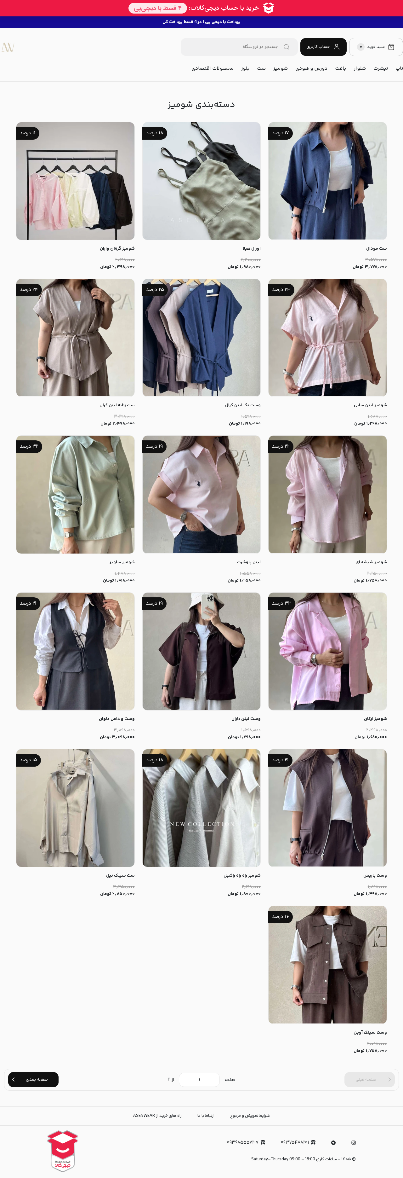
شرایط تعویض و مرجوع (250, 1115)
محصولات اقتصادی (212, 68)
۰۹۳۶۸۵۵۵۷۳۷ (242, 1142)
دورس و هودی (311, 68)
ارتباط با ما (205, 1115)
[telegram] (333, 1142)
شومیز (280, 68)
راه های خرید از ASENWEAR (157, 1115)
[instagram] (353, 1142)
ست (261, 68)
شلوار (360, 68)
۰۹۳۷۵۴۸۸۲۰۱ (295, 1142)
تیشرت (380, 68)
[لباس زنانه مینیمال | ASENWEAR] (8, 47)
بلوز (245, 68)
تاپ (399, 68)
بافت (340, 68)
